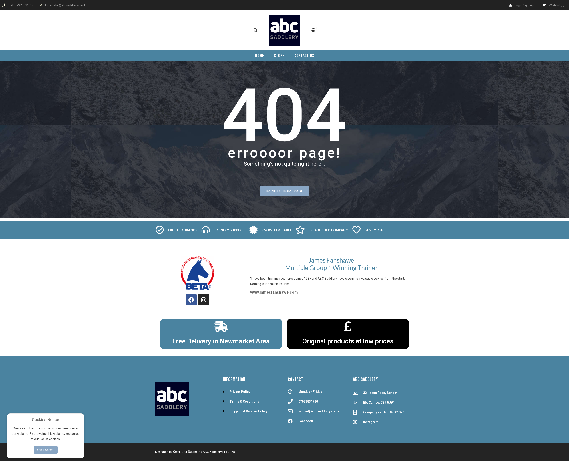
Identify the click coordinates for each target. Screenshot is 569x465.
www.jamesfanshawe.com (274, 292)
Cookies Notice (45, 419)
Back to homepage (284, 191)
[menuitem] (259, 55)
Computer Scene (185, 451)
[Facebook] (191, 299)
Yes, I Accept (46, 450)
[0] (313, 30)
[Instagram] (203, 299)
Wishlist (556, 5)
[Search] (256, 30)
